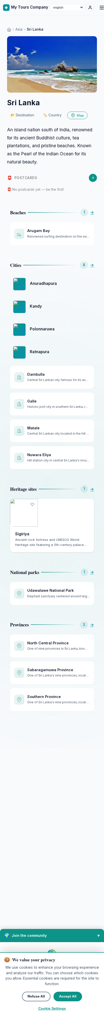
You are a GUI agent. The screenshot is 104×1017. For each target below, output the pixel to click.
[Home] (9, 29)
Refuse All (36, 996)
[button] (52, 935)
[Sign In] (90, 7)
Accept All (67, 996)
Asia (18, 29)
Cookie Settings (52, 1008)
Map (80, 115)
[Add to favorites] (32, 504)
